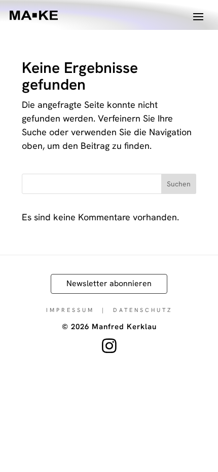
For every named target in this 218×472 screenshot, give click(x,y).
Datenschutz (142, 309)
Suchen (179, 183)
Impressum (70, 309)
